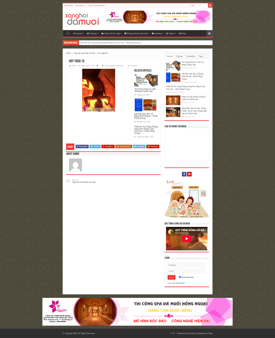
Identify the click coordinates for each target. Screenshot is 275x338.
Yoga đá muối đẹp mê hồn (84, 53)
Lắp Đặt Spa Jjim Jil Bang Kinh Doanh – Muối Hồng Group (145, 116)
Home (68, 33)
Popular (179, 56)
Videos (171, 33)
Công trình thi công (112, 33)
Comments (190, 56)
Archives (158, 33)
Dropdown (80, 5)
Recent (170, 56)
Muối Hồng (68, 5)
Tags (201, 56)
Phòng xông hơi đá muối (137, 33)
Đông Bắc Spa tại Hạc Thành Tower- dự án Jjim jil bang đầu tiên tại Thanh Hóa (194, 111)
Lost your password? (176, 283)
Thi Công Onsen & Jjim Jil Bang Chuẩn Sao (145, 90)
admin (73, 66)
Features (93, 33)
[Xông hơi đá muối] (82, 19)
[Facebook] (190, 5)
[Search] (210, 5)
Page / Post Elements (96, 5)
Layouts (79, 33)
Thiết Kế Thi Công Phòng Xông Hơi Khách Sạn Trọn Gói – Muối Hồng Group (110, 43)
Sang (210, 333)
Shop (183, 33)
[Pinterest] (193, 5)
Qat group (191, 333)
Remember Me (187, 277)
